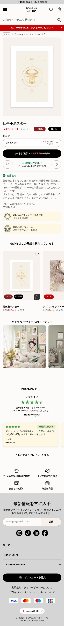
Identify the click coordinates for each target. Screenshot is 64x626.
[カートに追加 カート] (37, 297)
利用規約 (16, 587)
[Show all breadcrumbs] (6, 34)
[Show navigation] (5, 9)
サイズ (6, 136)
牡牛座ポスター (40, 34)
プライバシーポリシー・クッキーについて (32, 592)
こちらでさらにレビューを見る (32, 455)
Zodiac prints (21, 34)
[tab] (51, 9)
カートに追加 (32, 153)
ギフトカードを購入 (35, 577)
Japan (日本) (32, 611)
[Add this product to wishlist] (56, 164)
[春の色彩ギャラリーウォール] (24, 346)
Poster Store (39, 618)
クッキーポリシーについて (38, 587)
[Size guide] (7, 164)
